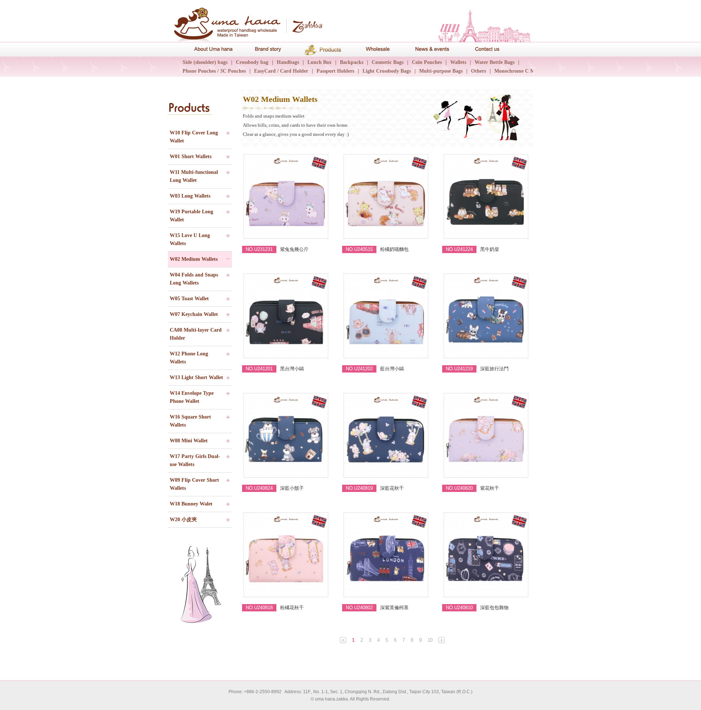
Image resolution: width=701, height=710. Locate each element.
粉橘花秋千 (292, 607)
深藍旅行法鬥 (494, 368)
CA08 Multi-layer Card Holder (196, 334)
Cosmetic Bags (387, 62)
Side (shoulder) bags (205, 62)
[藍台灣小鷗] (386, 316)
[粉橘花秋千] (286, 555)
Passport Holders (335, 71)
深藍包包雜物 (494, 607)
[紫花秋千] (486, 435)
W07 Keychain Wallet (194, 314)
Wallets (458, 62)
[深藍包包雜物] (486, 555)
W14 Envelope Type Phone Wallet (192, 397)
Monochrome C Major (519, 71)
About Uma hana (213, 49)
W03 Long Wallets (190, 196)
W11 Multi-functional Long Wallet (194, 176)
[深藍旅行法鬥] (486, 316)
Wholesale (377, 49)
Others (478, 71)
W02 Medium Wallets (194, 259)
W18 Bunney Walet (191, 504)
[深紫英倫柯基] (386, 555)
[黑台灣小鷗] (286, 316)
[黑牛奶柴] (486, 196)
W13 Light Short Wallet (196, 377)
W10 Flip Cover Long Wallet (194, 137)
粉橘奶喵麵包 (394, 249)
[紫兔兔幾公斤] (286, 196)
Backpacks (351, 62)
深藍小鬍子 (292, 488)
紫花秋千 (489, 488)
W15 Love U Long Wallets (190, 239)
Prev (343, 640)
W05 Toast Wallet (189, 298)
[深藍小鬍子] (286, 435)
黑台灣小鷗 (292, 368)
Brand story (268, 49)
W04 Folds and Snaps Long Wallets (194, 279)
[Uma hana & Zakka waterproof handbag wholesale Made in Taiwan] (246, 22)
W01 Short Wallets (190, 156)
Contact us (487, 49)
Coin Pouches (427, 62)
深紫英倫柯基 (394, 607)
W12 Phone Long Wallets (189, 357)
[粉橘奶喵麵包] (386, 196)
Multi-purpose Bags (441, 71)
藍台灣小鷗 (392, 368)
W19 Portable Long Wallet (191, 215)
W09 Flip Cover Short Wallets (194, 484)
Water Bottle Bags (494, 62)
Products (323, 49)
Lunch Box (319, 62)
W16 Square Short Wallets (190, 421)
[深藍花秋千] (386, 435)
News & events (432, 49)
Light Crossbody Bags (387, 71)
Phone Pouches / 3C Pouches (214, 71)
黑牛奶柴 (489, 249)
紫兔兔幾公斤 (294, 249)
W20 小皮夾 (183, 519)
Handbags (288, 62)
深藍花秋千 (392, 488)
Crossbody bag (252, 62)
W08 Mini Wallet (189, 440)
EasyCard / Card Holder (281, 71)
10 (430, 640)
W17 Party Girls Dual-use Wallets (195, 460)
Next (441, 640)
